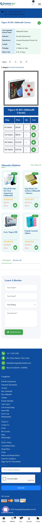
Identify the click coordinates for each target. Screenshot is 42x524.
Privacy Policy (6, 442)
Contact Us (5, 425)
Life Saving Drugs (7, 407)
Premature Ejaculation (9, 385)
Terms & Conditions (8, 459)
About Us (4, 422)
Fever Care (5, 414)
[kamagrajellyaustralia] (8, 4)
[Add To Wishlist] (39, 23)
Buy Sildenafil (6, 394)
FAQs (3, 428)
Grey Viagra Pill (10, 232)
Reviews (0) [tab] (17, 260)
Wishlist (12, 519)
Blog (3, 435)
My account (5, 431)
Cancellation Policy (8, 446)
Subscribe (21, 488)
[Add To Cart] (15, 205)
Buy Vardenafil (6, 391)
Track (38, 521)
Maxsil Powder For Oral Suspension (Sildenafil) (10, 192)
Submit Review (15, 332)
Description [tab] (6, 260)
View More (35, 165)
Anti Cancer (5, 404)
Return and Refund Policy (10, 455)
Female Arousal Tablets (31, 232)
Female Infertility (7, 401)
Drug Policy (5, 449)
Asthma (4, 398)
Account (29, 521)
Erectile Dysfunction (16, 12)
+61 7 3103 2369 (12, 353)
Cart (20, 519)
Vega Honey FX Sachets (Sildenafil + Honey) (32, 191)
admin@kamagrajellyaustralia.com (18, 363)
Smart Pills (5, 411)
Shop (3, 521)
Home (5, 12)
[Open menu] (39, 4)
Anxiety (4, 388)
